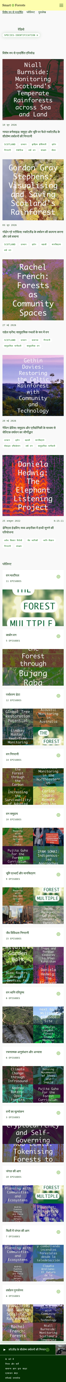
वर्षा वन (32, 150)
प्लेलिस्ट (31, 12)
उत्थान (24, 144)
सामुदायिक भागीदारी (12, 346)
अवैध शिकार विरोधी (13, 540)
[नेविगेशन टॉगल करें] (60, 5)
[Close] (37, 35)
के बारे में (9, 1359)
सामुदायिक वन (33, 346)
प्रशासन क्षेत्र (11, 1373)
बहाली (44, 244)
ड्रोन (54, 144)
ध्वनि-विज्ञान (48, 540)
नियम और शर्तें (12, 1364)
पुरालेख (42, 12)
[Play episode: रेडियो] (4, 1349)
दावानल (35, 340)
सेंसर (54, 150)
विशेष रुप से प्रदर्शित (12, 12)
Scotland (9, 144)
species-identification (20, 35)
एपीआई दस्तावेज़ (12, 1378)
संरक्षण (43, 150)
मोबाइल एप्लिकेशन (12, 446)
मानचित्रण (56, 244)
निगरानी (7, 150)
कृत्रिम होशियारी (39, 144)
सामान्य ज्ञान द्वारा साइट (16, 1368)
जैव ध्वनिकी (32, 540)
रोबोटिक (19, 150)
